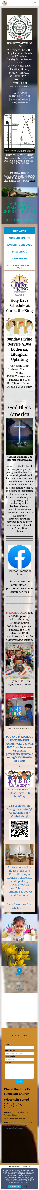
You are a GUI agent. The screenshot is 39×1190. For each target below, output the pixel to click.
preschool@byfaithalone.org (16, 1128)
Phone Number (10, 1056)
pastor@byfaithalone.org (14, 1125)
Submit (19, 1081)
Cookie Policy (23, 1182)
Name (7, 1044)
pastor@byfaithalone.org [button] (19, 99)
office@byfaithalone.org (20, 1122)
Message (8, 1062)
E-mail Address (10, 1050)
